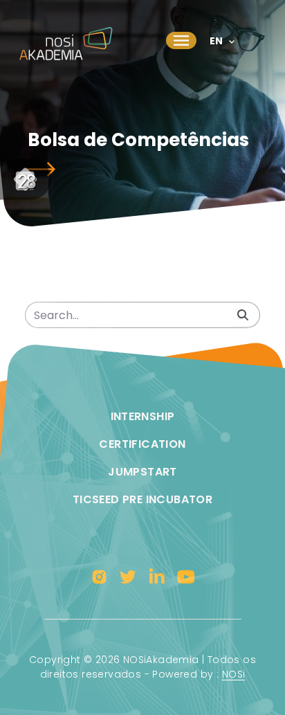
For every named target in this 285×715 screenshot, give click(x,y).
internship (143, 416)
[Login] (263, 31)
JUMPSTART (142, 472)
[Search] (243, 315)
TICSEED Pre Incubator (142, 499)
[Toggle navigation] (181, 40)
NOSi (234, 674)
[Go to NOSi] (25, 179)
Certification (142, 444)
